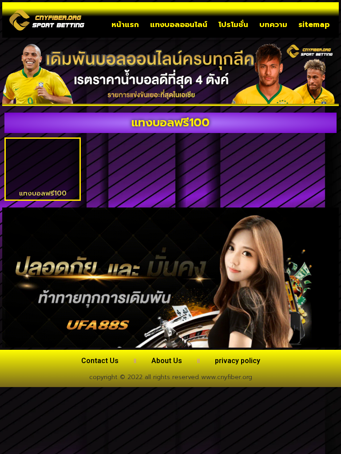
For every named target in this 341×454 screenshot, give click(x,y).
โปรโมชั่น (233, 24)
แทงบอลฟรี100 (43, 193)
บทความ (273, 24)
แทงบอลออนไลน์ (178, 24)
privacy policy (237, 360)
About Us (166, 360)
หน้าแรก (125, 24)
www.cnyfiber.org (226, 377)
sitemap (314, 24)
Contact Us (100, 360)
